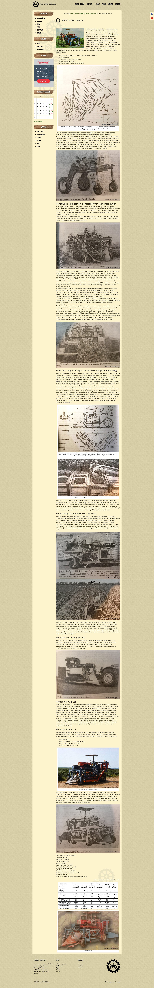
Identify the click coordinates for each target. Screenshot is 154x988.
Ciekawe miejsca (41, 135)
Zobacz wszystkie (39, 121)
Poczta (58, 969)
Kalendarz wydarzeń (61, 964)
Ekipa (38, 24)
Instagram (80, 968)
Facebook (80, 964)
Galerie (110, 4)
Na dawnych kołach (39, 968)
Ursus (38, 143)
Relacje (39, 141)
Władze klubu (40, 50)
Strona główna (79, 4)
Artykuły (89, 4)
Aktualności (40, 47)
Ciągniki (39, 138)
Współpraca (40, 30)
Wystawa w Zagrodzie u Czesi (41, 966)
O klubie (97, 4)
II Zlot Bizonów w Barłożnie (41, 969)
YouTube (80, 966)
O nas (38, 44)
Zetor (38, 146)
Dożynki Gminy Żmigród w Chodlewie (43, 964)
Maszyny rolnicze (91, 13)
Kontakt (117, 4)
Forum (104, 4)
